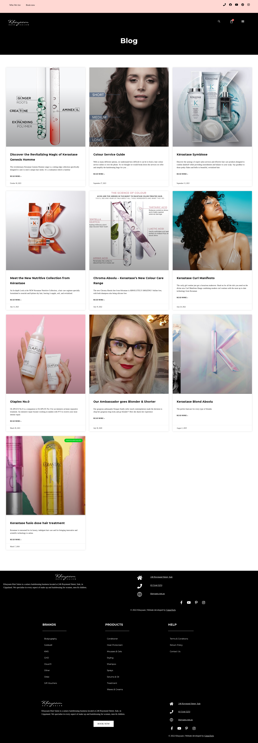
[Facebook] (230, 4)
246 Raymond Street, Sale (161, 577)
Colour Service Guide (109, 154)
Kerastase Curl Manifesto (196, 278)
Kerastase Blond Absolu (195, 401)
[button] (243, 21)
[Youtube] (236, 4)
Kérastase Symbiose (192, 154)
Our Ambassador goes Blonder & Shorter (124, 401)
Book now (30, 5)
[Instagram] (248, 4)
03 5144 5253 (156, 585)
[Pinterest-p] (196, 602)
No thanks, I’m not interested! (36, 740)
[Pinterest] (242, 4)
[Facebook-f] (181, 602)
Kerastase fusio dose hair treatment (37, 523)
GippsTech (170, 610)
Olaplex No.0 (19, 401)
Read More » (15, 176)
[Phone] (224, 4)
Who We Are (15, 5)
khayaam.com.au (157, 593)
